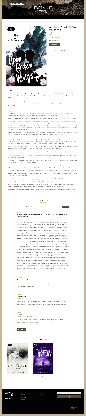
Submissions (46, 17)
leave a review (57, 34)
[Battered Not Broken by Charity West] (17, 358)
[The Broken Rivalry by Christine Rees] (43, 358)
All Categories (40, 396)
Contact (23, 399)
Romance (34, 20)
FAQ (58, 17)
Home (29, 20)
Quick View (17, 372)
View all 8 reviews (21, 329)
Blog (53, 17)
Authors (37, 17)
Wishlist (77, 50)
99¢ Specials (39, 394)
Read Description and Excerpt (56, 40)
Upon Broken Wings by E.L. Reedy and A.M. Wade (46, 20)
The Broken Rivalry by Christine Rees (41, 376)
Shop (31, 17)
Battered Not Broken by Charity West (16, 376)
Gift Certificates (11, 410)
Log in (77, 16)
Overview (10, 90)
